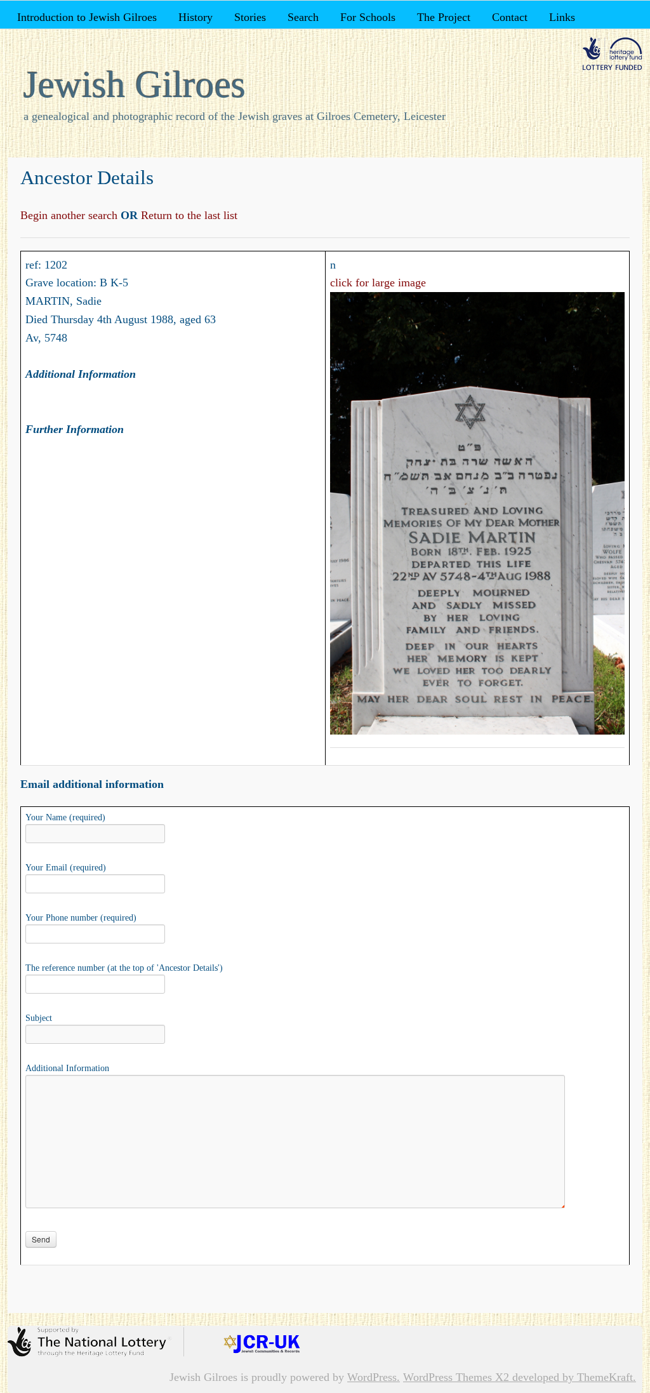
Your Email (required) (65, 867)
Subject (38, 1018)
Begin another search (70, 215)
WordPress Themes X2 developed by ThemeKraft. (519, 1377)
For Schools (367, 17)
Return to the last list (187, 215)
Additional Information (67, 1068)
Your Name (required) (65, 817)
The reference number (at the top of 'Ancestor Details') (124, 968)
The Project (443, 17)
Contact (509, 17)
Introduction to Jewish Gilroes (87, 17)
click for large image (378, 282)
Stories (250, 17)
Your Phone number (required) (80, 918)
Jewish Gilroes (134, 84)
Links (562, 17)
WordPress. (373, 1377)
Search (303, 17)
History (195, 17)
